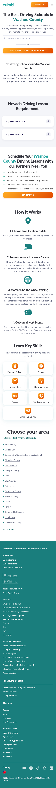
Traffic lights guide (9, 653)
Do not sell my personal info (13, 741)
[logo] (8, 4)
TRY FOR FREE (40, 4)
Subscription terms (10, 744)
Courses (6, 623)
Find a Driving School (11, 593)
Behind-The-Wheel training (13, 619)
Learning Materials (10, 691)
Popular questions (9, 673)
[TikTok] (38, 768)
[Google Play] (28, 581)
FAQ (4, 631)
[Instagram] (31, 768)
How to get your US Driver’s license (16, 607)
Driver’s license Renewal (12, 604)
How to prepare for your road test (16, 611)
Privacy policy (8, 737)
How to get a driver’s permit (13, 615)
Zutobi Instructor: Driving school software (19, 687)
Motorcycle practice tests (12, 567)
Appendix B (7, 756)
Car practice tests (9, 560)
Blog (4, 627)
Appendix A (7, 752)
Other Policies (8, 748)
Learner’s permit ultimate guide (14, 645)
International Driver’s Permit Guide (16, 669)
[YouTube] (24, 768)
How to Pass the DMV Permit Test (16, 657)
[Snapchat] (44, 768)
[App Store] (28, 575)
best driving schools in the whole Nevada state (20, 438)
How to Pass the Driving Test (14, 661)
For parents (7, 635)
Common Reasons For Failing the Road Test (19, 665)
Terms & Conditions (10, 733)
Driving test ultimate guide (13, 649)
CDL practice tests (10, 564)
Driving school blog (10, 695)
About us (6, 714)
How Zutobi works (10, 722)
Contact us (7, 718)
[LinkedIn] (51, 768)
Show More (8, 529)
